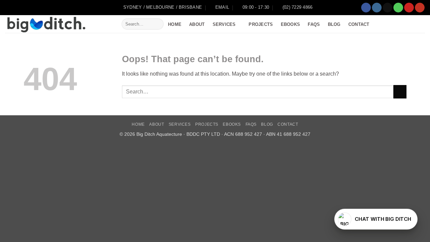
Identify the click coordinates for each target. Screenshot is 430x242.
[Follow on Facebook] (366, 8)
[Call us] (398, 8)
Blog (334, 24)
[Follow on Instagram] (377, 8)
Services (224, 24)
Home (174, 24)
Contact (359, 24)
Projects (261, 24)
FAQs (314, 24)
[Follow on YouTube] (420, 8)
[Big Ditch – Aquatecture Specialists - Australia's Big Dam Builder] (58, 24)
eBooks (290, 24)
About (197, 24)
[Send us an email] (387, 8)
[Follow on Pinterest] (409, 8)
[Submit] (157, 24)
